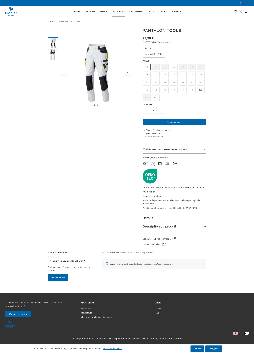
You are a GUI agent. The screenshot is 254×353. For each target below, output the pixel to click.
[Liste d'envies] (235, 11)
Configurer (213, 348)
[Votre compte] (240, 11)
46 (183, 74)
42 (165, 74)
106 (148, 98)
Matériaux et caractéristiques (165, 149)
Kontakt (158, 308)
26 (174, 67)
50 (200, 74)
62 (191, 82)
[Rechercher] (230, 11)
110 (155, 97)
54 (156, 82)
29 (202, 68)
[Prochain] (128, 73)
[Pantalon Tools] (96, 73)
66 (147, 90)
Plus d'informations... (112, 348)
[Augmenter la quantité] (161, 110)
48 (191, 74)
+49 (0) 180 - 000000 (40, 302)
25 (166, 68)
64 (200, 82)
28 (193, 68)
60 (183, 82)
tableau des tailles (152, 244)
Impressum (86, 308)
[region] (90, 73)
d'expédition (118, 338)
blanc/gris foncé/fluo (154, 54)
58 (174, 82)
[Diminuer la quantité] (146, 110)
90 (174, 90)
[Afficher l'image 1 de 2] (94, 105)
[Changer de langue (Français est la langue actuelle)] (244, 3)
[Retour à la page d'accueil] (11, 11)
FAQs (157, 313)
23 (147, 67)
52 (147, 82)
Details (148, 218)
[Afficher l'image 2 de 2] (97, 105)
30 (147, 74)
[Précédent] (64, 73)
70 (165, 90)
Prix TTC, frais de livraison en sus (157, 42)
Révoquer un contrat (18, 314)
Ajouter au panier (174, 122)
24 (157, 68)
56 (165, 82)
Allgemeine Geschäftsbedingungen (96, 317)
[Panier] (246, 11)
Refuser (197, 348)
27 (184, 68)
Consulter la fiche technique (157, 238)
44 (174, 74)
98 (191, 90)
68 (156, 90)
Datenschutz (86, 313)
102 (200, 90)
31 (156, 74)
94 (183, 90)
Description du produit (159, 226)
